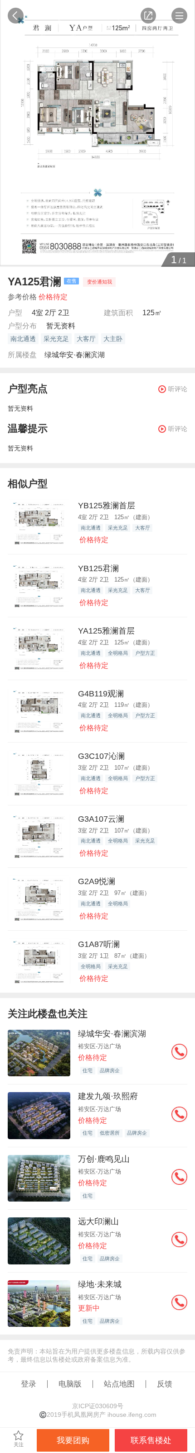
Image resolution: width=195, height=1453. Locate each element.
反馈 (164, 1383)
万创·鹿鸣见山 (104, 1159)
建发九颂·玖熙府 (108, 1096)
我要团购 (73, 1440)
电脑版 (70, 1383)
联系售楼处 (151, 1440)
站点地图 (119, 1383)
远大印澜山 (98, 1221)
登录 (28, 1383)
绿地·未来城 (100, 1284)
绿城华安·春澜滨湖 (74, 354)
